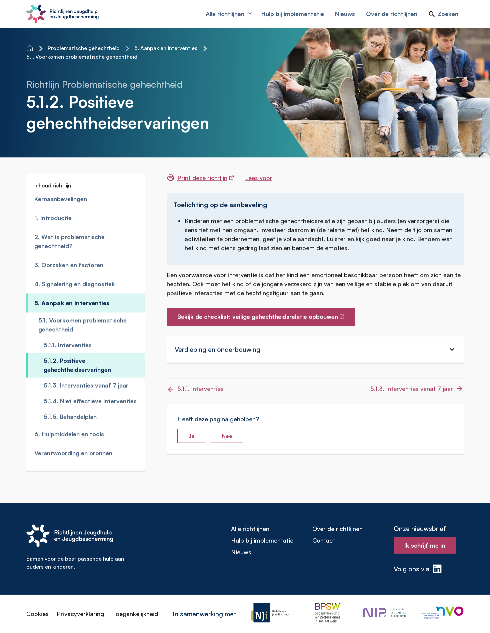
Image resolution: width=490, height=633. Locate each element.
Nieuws (241, 552)
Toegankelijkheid (135, 613)
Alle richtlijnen (250, 528)
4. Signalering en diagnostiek (74, 283)
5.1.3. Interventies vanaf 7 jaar (86, 385)
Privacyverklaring (80, 613)
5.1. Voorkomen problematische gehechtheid (82, 324)
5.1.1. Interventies (68, 345)
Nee (227, 436)
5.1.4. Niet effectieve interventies (90, 401)
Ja (191, 436)
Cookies (37, 613)
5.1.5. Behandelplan (70, 416)
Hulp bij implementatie (262, 540)
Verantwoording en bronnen (73, 453)
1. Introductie (53, 217)
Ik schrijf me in (424, 545)
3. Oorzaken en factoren (68, 264)
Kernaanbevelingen (60, 198)
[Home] (30, 48)
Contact (323, 540)
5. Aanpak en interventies (71, 302)
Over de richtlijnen (337, 528)
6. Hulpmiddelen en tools (69, 434)
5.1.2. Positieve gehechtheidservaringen (77, 365)
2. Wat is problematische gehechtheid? (69, 241)
